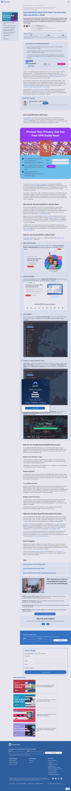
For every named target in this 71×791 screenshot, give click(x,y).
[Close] (48, 380)
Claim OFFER (35, 408)
